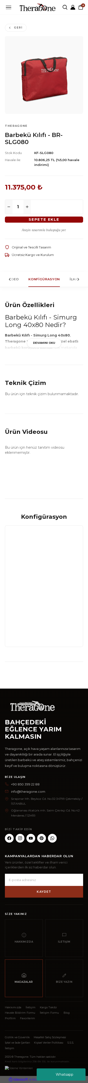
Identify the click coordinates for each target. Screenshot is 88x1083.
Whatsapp (64, 1074)
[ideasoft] (18, 1079)
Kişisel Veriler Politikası (48, 1042)
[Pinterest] (41, 838)
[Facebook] (9, 838)
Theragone (16, 125)
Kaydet (44, 891)
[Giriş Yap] (72, 7)
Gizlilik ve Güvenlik (17, 1037)
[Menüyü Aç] (8, 7)
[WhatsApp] (52, 838)
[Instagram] (20, 838)
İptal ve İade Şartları (17, 1042)
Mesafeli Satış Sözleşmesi (50, 1037)
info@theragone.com (28, 791)
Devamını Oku (44, 343)
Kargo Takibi (48, 1007)
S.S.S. (70, 1042)
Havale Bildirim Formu (20, 1012)
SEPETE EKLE (44, 219)
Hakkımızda (13, 1007)
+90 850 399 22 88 (25, 784)
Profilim (10, 1018)
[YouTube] (30, 838)
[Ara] (65, 7)
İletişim (30, 1007)
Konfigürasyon (44, 279)
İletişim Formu (49, 1012)
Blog (67, 1012)
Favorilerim (27, 1018)
